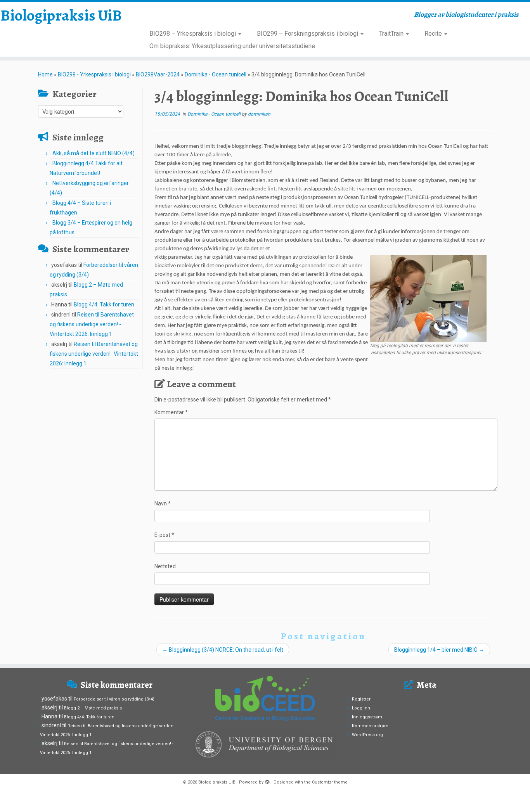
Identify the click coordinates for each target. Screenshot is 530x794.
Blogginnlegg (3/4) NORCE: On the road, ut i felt (222, 650)
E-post (164, 535)
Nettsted (165, 566)
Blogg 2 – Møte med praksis (93, 708)
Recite (433, 33)
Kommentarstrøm (370, 725)
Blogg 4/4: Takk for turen (104, 304)
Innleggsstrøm (367, 717)
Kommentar (171, 412)
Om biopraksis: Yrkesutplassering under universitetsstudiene (232, 46)
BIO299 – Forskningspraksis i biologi (308, 33)
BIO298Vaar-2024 (158, 74)
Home (45, 74)
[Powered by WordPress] (267, 781)
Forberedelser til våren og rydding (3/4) (114, 699)
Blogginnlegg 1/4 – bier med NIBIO (439, 650)
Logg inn (361, 708)
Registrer (361, 699)
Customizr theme (330, 782)
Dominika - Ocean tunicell (215, 74)
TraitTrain (392, 33)
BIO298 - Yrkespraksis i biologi (94, 74)
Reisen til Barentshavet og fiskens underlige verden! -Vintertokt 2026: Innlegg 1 (92, 324)
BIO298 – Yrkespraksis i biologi (193, 33)
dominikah (259, 114)
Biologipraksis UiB (61, 15)
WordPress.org (367, 734)
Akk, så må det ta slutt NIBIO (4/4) (93, 153)
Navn (162, 503)
